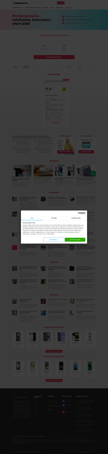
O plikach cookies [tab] (76, 218)
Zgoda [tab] (32, 218)
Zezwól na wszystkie (75, 239)
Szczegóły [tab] (54, 218)
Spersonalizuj (52, 239)
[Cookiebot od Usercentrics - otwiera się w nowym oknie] (79, 213)
